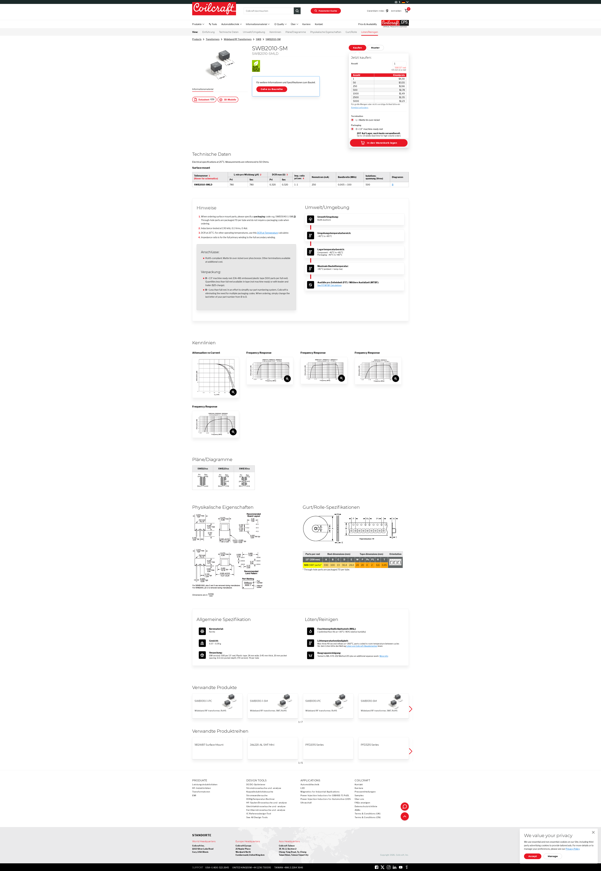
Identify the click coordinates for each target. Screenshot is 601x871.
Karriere (306, 24)
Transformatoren (201, 792)
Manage (553, 856)
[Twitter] (382, 867)
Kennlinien (275, 32)
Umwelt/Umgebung (254, 32)
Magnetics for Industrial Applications (319, 792)
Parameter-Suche (328, 11)
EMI (194, 795)
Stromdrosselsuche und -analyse (263, 788)
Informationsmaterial (202, 89)
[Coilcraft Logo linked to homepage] (214, 9)
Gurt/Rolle (351, 32)
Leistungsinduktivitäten (205, 784)
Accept (532, 856)
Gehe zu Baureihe (272, 89)
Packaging (356, 125)
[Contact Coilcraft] (405, 806)
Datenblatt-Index (375, 11)
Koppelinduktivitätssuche (259, 792)
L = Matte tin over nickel (368, 120)
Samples (359, 795)
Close (593, 832)
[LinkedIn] (394, 867)
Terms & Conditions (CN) (368, 817)
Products (196, 39)
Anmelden (396, 11)
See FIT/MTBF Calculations (329, 285)
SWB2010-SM (273, 39)
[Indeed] (406, 867)
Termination (357, 116)
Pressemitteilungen (365, 792)
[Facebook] (376, 867)
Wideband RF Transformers (238, 39)
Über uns (359, 799)
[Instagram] (388, 867)
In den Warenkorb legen (382, 142)
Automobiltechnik (309, 784)
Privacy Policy (573, 849)
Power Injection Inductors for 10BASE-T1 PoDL (324, 795)
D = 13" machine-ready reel (369, 129)
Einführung (208, 32)
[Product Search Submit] (297, 10)
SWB (258, 39)
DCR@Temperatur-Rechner (260, 799)
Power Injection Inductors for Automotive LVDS (325, 799)
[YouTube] (400, 867)
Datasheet (203, 99)
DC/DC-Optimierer (255, 784)
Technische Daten (229, 32)
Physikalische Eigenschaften (325, 32)
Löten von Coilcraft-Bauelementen (361, 646)
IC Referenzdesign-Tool (258, 813)
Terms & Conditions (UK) (368, 813)
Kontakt (319, 24)
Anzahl (354, 63)
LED (302, 788)
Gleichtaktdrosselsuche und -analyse (266, 806)
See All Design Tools (257, 817)
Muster (375, 47)
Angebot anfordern (359, 107)
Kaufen (357, 47)
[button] (410, 709)
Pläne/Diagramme (295, 32)
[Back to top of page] (405, 816)
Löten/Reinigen (369, 32)
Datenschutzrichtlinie (366, 806)
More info (384, 656)
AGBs (357, 810)
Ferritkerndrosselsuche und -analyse (265, 810)
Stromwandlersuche (257, 795)
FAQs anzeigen (362, 803)
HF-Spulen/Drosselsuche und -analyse (266, 803)
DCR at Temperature (267, 232)
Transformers (212, 39)
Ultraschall (306, 803)
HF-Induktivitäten (201, 788)
